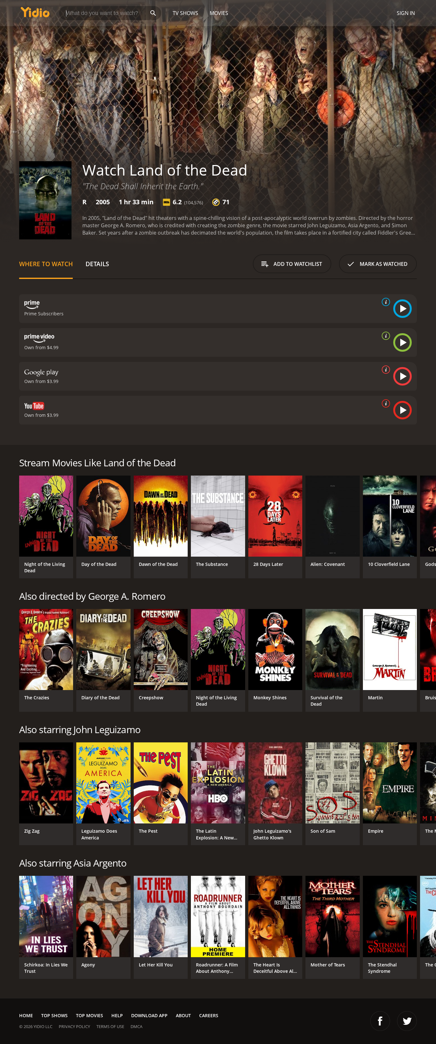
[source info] (384, 302)
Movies (219, 13)
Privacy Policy (74, 1026)
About (183, 1015)
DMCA (136, 1026)
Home (26, 1015)
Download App (149, 1015)
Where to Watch (46, 263)
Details (97, 263)
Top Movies (89, 1015)
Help (117, 1015)
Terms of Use (110, 1026)
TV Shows (185, 13)
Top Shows (54, 1015)
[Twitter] (407, 1021)
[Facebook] (380, 1021)
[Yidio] (35, 14)
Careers (208, 1015)
